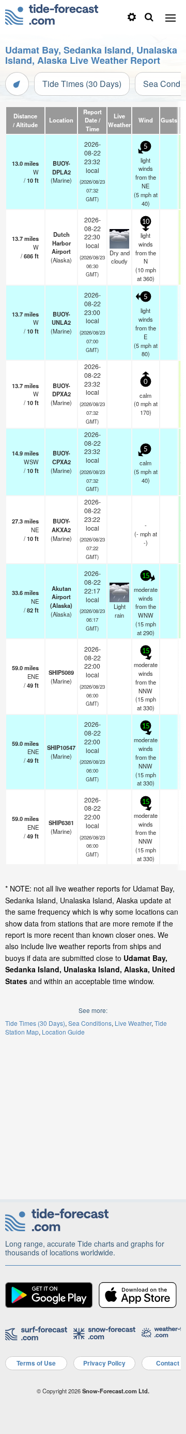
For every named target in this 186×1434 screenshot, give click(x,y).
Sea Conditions (90, 1023)
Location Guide (63, 1031)
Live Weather (133, 1023)
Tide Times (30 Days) (81, 84)
